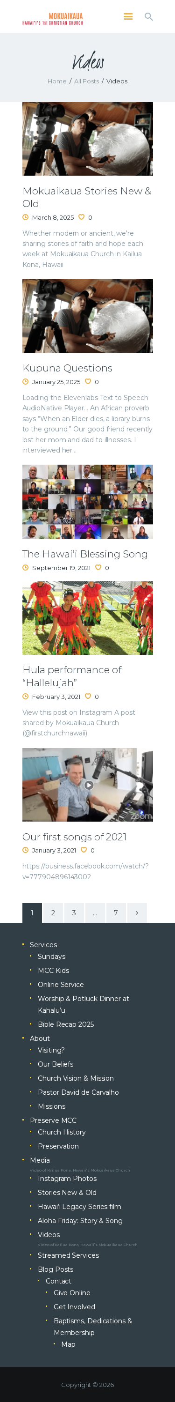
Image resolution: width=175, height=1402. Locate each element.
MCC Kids (53, 970)
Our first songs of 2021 (74, 837)
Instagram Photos (67, 1178)
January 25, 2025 (56, 382)
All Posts (86, 81)
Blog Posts (55, 1269)
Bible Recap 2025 (66, 1024)
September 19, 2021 (61, 567)
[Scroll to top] (159, 1379)
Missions (51, 1106)
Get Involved (74, 1307)
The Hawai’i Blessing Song (85, 554)
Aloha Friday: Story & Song (80, 1221)
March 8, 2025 (53, 217)
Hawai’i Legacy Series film (79, 1206)
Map (68, 1344)
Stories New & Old (67, 1192)
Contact (58, 1281)
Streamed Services (68, 1255)
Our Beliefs (55, 1064)
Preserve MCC (53, 1120)
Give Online (72, 1293)
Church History (62, 1132)
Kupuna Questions (67, 368)
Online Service (61, 984)
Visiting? (51, 1050)
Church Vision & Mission (76, 1078)
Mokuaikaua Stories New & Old (86, 197)
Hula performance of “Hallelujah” (71, 676)
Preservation (58, 1146)
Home (57, 81)
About (40, 1038)
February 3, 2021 (56, 696)
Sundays (51, 956)
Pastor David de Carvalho (78, 1092)
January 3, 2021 (54, 850)
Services (43, 945)
